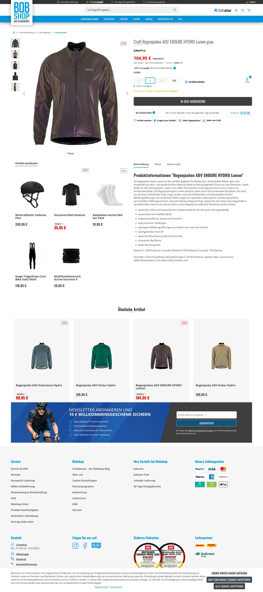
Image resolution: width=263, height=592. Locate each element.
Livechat (21, 544)
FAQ (13, 498)
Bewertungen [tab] (174, 164)
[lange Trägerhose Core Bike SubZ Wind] (32, 256)
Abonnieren (206, 423)
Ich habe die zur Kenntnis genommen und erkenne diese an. (206, 432)
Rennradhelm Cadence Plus (30, 217)
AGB (74, 504)
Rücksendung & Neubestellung (29, 492)
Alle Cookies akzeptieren (229, 586)
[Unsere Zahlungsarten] (223, 477)
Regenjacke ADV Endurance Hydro (39, 385)
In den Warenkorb (193, 101)
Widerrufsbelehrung (23, 486)
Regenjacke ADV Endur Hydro (95, 385)
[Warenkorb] (249, 10)
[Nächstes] (127, 94)
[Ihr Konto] (236, 10)
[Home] (14, 32)
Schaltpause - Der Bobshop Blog (91, 468)
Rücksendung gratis (156, 2)
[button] (195, 82)
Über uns (77, 474)
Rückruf (21, 559)
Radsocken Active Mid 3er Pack (107, 217)
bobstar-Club (141, 474)
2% (87, 2)
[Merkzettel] (242, 10)
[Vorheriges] (24, 94)
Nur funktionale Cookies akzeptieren (229, 580)
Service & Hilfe (19, 468)
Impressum (79, 498)
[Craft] (140, 50)
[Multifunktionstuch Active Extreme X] (71, 256)
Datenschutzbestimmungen (200, 430)
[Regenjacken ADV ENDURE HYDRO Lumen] (161, 356)
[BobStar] (222, 10)
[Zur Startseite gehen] (21, 12)
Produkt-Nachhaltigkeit (24, 510)
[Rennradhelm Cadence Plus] (32, 194)
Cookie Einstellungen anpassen (229, 573)
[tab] (141, 164)
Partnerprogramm (83, 486)
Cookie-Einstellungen (84, 480)
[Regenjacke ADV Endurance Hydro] (41, 356)
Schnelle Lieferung (69, 2)
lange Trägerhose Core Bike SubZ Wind (30, 278)
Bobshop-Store (19, 504)
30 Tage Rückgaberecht (147, 486)
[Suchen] (175, 9)
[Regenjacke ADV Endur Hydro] (101, 356)
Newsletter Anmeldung (24, 515)
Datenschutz (79, 492)
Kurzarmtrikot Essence (69, 215)
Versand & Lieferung (23, 480)
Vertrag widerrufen (22, 521)
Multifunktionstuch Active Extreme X (67, 278)
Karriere (77, 510)
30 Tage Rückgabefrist (125, 2)
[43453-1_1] (75, 93)
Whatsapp (22, 554)
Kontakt (15, 474)
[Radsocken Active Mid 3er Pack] (110, 194)
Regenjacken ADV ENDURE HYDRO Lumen (159, 387)
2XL (174, 80)
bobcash (139, 468)
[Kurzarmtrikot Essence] (71, 194)
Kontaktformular (26, 564)
